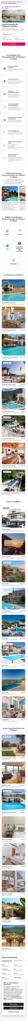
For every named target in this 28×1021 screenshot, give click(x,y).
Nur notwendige (13, 1008)
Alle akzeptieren (13, 1004)
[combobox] (13, 35)
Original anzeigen (12, 3)
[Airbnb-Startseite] (3, 7)
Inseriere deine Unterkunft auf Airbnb (13, 7)
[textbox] (7, 39)
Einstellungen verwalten (13, 1011)
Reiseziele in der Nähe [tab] (7, 960)
